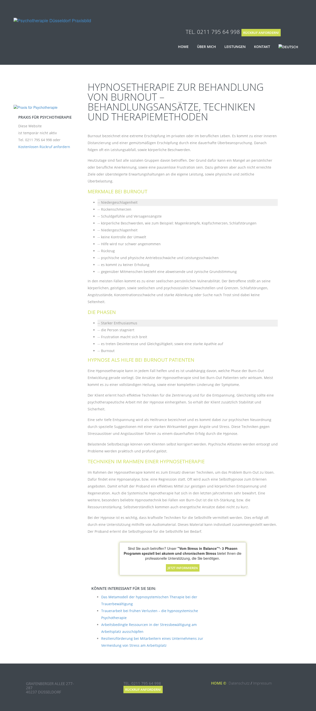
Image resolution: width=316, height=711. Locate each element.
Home (183, 46)
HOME (216, 683)
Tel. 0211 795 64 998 (213, 31)
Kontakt (262, 46)
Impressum (262, 683)
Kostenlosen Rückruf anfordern (44, 146)
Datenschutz (239, 683)
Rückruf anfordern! (261, 32)
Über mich (206, 46)
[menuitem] (288, 47)
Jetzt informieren (183, 568)
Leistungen (235, 46)
